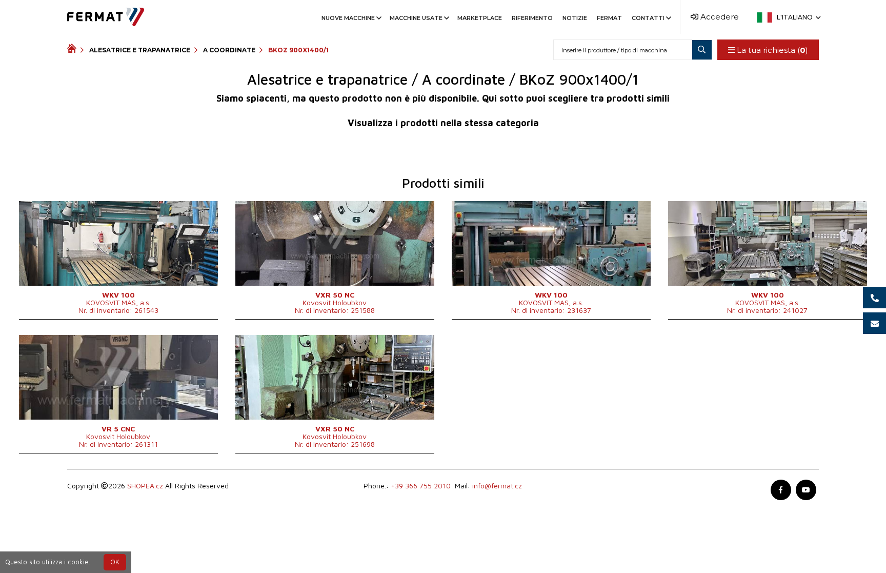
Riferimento (532, 18)
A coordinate (229, 50)
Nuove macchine (348, 18)
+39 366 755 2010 (421, 485)
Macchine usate (416, 18)
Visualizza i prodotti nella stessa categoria (443, 122)
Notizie (574, 18)
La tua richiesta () (771, 50)
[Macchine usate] (73, 49)
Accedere (718, 17)
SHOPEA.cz (145, 485)
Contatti (648, 18)
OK (114, 562)
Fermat (609, 18)
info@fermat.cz (497, 485)
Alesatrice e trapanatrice (139, 50)
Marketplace (479, 18)
